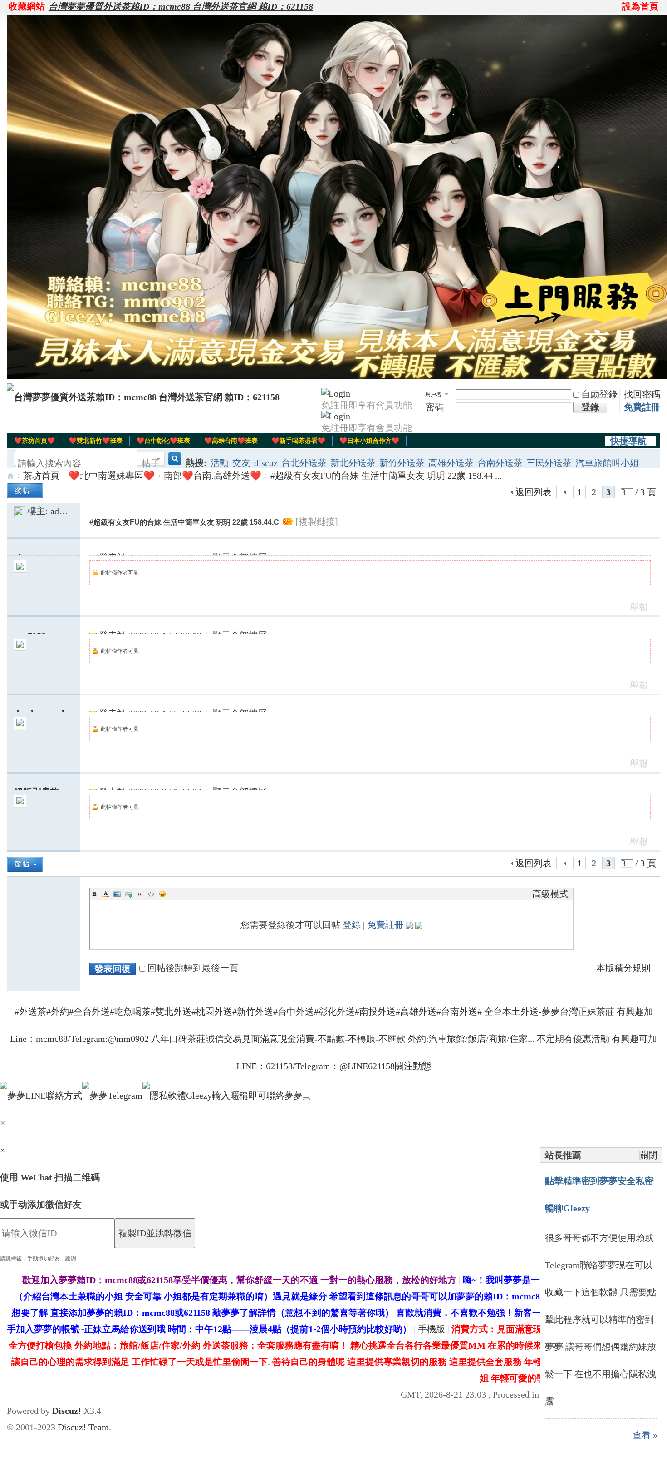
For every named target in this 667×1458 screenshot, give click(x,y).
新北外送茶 (353, 463)
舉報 (639, 607)
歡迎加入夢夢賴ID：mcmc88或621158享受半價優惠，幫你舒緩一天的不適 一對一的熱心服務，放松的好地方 (239, 1280)
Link (128, 893)
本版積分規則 (623, 968)
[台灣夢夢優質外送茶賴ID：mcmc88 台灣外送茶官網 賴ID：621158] (143, 397)
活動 (220, 463)
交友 (241, 463)
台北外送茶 (304, 463)
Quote (139, 893)
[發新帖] (25, 490)
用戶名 (433, 394)
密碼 (435, 407)
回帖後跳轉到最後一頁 (192, 968)
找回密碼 (642, 394)
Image (117, 893)
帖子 (151, 463)
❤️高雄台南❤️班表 (231, 440)
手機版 (431, 1329)
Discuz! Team (83, 1427)
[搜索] (173, 463)
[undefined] (306, 1098)
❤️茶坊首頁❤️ (34, 440)
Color (105, 893)
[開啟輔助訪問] (618, 6)
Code (151, 893)
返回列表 (533, 492)
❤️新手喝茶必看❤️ (298, 440)
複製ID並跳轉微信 (154, 1233)
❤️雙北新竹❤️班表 (96, 440)
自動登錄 (599, 394)
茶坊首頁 (41, 476)
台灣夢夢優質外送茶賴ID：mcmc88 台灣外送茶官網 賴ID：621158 (181, 6)
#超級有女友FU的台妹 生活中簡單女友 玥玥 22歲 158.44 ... (386, 476)
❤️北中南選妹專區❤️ (112, 476)
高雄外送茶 (451, 463)
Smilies (162, 893)
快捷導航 (628, 441)
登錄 (352, 925)
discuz (266, 463)
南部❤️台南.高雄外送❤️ (212, 476)
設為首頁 (640, 6)
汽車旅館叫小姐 (607, 463)
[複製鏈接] (316, 521)
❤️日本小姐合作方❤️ (369, 440)
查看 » (645, 1435)
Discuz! (66, 1411)
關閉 (648, 1155)
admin (62, 511)
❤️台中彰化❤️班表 (163, 440)
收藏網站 (27, 6)
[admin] (19, 511)
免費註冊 (642, 407)
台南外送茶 (500, 463)
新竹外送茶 (402, 463)
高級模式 (550, 894)
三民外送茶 (549, 463)
